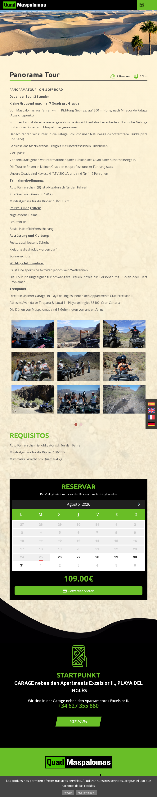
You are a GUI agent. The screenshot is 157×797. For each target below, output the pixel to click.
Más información (86, 792)
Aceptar (68, 792)
